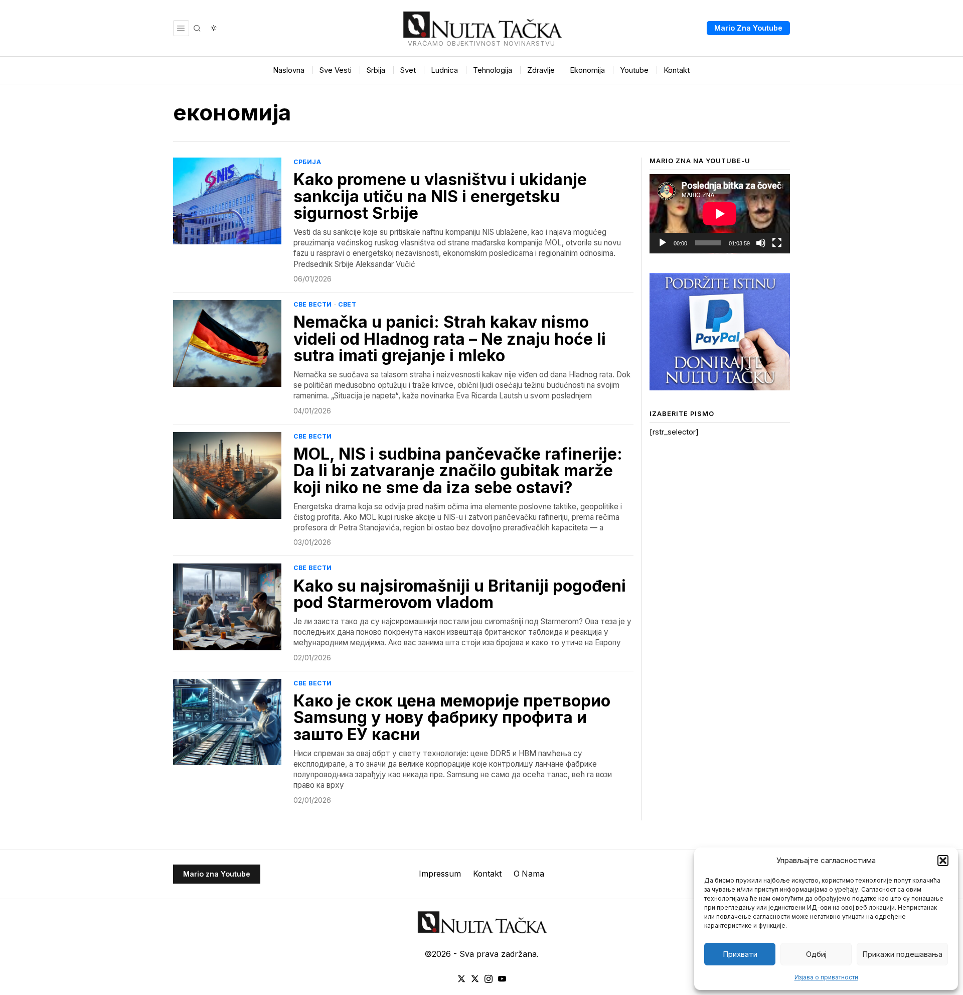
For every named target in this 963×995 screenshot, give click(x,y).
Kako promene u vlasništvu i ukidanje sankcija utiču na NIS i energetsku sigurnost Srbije (440, 196)
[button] (943, 861)
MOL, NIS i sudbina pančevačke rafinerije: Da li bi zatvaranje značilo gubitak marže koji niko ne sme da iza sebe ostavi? (457, 471)
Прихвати (740, 954)
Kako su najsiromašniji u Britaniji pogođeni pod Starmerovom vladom (459, 594)
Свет (347, 304)
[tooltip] (461, 979)
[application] (720, 213)
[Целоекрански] (777, 243)
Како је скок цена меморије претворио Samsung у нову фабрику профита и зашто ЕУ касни (451, 717)
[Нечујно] (761, 243)
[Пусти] (663, 243)
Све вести (312, 304)
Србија (307, 162)
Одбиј (816, 954)
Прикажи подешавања (902, 954)
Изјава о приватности (826, 977)
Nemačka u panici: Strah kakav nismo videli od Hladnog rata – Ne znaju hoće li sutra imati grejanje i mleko (449, 339)
